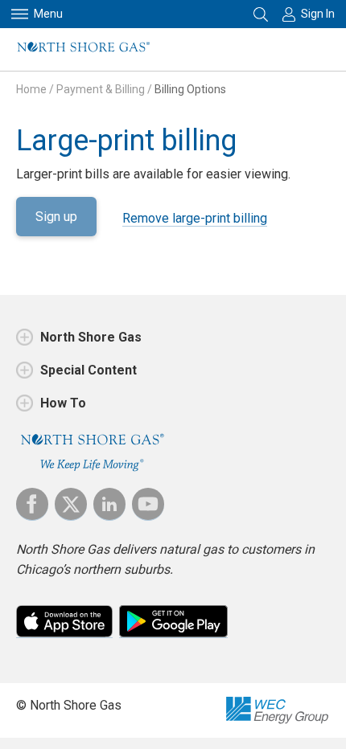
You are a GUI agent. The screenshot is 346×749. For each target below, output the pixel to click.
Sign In (318, 13)
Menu (48, 13)
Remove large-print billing (194, 218)
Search (261, 14)
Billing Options (190, 89)
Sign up (56, 216)
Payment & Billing (100, 89)
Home (31, 89)
